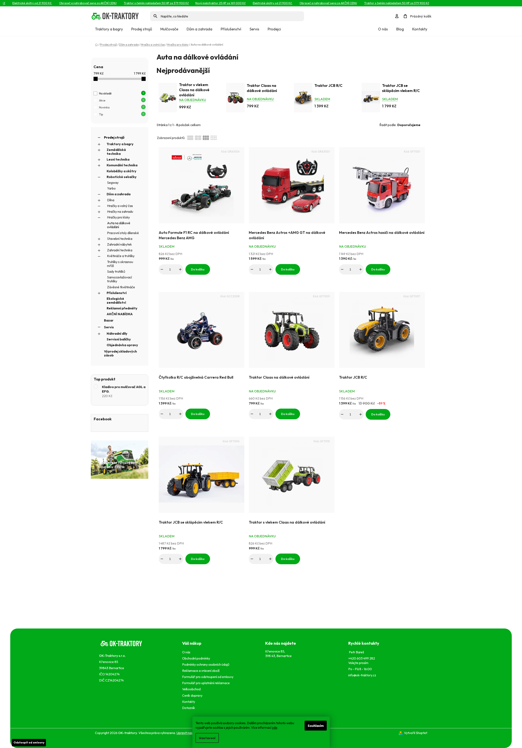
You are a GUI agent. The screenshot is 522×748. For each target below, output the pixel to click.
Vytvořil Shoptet (415, 733)
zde (274, 727)
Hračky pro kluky (118, 217)
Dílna (110, 200)
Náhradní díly (117, 333)
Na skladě (121, 93)
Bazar (108, 320)
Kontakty (419, 29)
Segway (113, 182)
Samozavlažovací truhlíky (119, 279)
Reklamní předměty (122, 308)
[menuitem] (109, 29)
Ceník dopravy (192, 695)
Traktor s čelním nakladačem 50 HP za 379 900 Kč (149, 3)
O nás (383, 29)
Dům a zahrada (118, 194)
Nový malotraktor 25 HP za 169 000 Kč (214, 3)
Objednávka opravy (122, 345)
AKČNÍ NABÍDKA (120, 314)
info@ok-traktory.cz (362, 675)
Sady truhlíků (116, 271)
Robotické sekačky (122, 177)
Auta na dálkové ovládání (118, 225)
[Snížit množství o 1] (162, 269)
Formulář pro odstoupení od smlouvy (208, 677)
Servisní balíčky (119, 339)
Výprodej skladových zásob (120, 353)
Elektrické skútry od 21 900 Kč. (26, 3)
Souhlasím (316, 726)
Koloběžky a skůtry (121, 171)
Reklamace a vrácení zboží (201, 671)
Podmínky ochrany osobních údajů (206, 664)
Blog (400, 29)
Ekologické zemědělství (116, 300)
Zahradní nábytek (119, 244)
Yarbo (111, 188)
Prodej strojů (114, 137)
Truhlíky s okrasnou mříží (120, 264)
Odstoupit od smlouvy (29, 742)
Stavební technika (119, 239)
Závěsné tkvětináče (121, 287)
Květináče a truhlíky (121, 256)
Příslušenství (117, 293)
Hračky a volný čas (120, 206)
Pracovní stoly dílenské (123, 233)
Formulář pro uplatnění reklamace (206, 683)
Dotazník (188, 708)
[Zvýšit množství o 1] (180, 269)
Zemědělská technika (116, 152)
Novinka (121, 107)
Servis (109, 327)
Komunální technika (122, 165)
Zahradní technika (119, 250)
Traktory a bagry (120, 144)
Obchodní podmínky (196, 658)
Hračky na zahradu (120, 211)
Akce (121, 100)
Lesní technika (118, 159)
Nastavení (207, 738)
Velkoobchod (192, 689)
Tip (121, 114)
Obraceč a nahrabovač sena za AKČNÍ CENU (81, 3)
